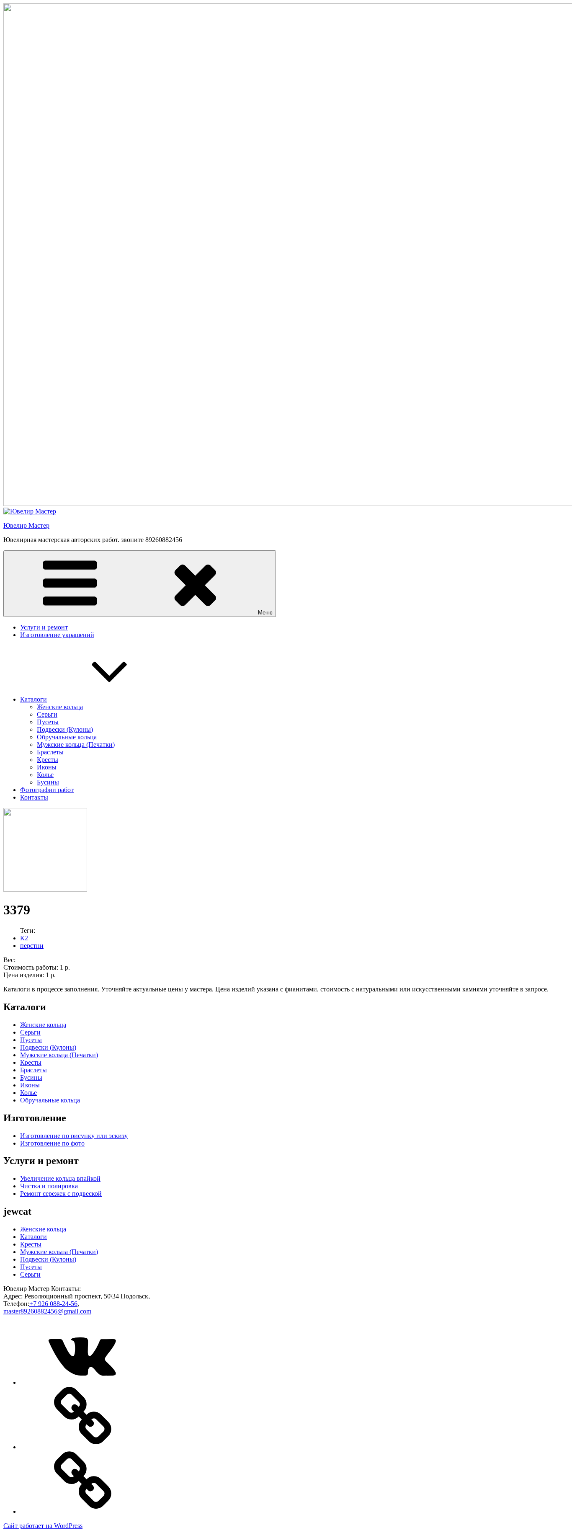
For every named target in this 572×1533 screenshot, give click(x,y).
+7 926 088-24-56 (53, 1303)
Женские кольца (60, 706)
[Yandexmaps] (83, 1511)
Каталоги (33, 699)
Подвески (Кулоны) (65, 729)
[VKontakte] (83, 1382)
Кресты (47, 759)
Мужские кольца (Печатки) (76, 744)
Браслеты (50, 752)
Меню (265, 612)
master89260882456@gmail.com (47, 1311)
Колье (45, 774)
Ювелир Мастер (26, 525)
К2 (24, 938)
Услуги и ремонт (44, 627)
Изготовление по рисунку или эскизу (74, 1135)
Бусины (48, 782)
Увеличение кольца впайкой (60, 1178)
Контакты (34, 797)
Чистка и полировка (49, 1186)
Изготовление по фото (52, 1143)
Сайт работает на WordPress (42, 1525)
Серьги (47, 714)
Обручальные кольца (67, 737)
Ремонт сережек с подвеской (61, 1193)
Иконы (47, 767)
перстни (32, 945)
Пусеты (48, 721)
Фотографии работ (47, 789)
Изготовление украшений (57, 634)
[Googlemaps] (83, 1446)
